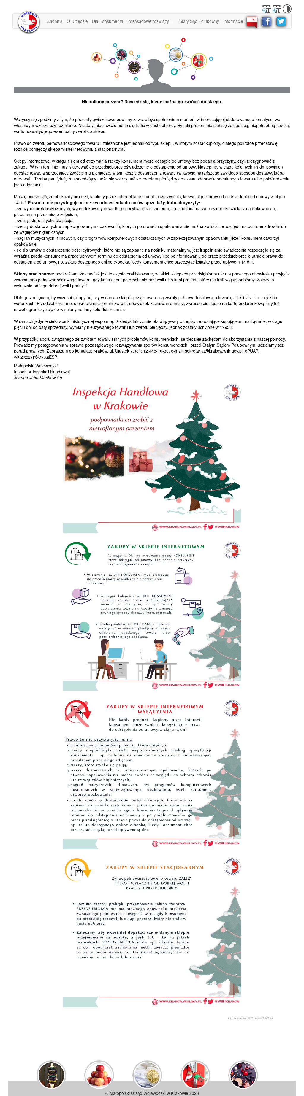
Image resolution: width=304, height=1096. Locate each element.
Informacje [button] (233, 21)
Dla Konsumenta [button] (107, 21)
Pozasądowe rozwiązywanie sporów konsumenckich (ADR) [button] (152, 21)
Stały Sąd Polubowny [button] (199, 21)
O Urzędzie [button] (77, 21)
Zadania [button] (55, 21)
